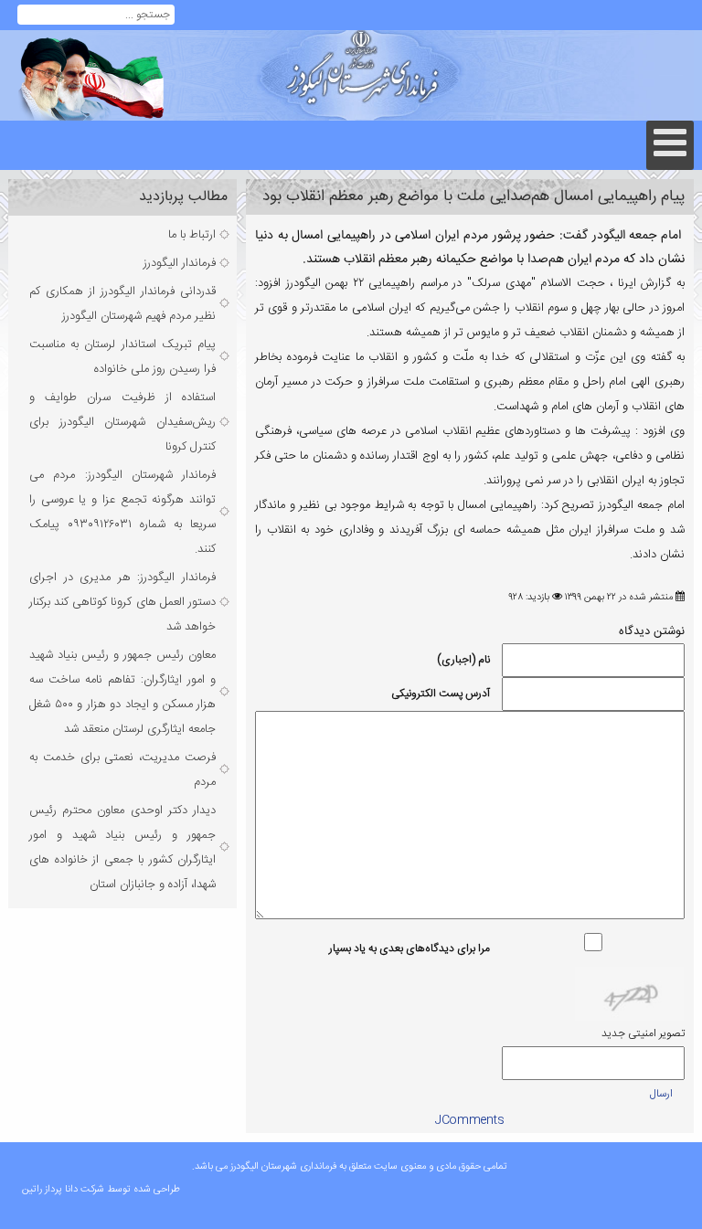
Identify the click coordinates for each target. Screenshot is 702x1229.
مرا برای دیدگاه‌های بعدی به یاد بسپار (409, 948)
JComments (470, 1120)
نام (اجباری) (463, 660)
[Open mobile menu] (670, 145)
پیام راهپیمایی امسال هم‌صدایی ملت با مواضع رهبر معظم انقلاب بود (473, 197)
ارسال (661, 1094)
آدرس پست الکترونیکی (440, 693)
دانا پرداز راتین (50, 1189)
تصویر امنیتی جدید (643, 1033)
